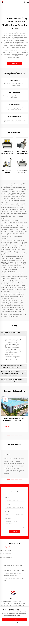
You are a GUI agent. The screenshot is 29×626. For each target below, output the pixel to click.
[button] (8, 479)
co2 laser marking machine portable (14, 570)
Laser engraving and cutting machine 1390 (7, 152)
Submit (14, 531)
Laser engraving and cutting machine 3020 (22, 152)
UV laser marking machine (7, 171)
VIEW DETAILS (7, 143)
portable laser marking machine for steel (14, 579)
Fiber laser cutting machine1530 (22, 171)
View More (6, 426)
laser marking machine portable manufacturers (13, 566)
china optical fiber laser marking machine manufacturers (13, 574)
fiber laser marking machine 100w (13, 562)
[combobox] (9, 514)
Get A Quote (15, 63)
